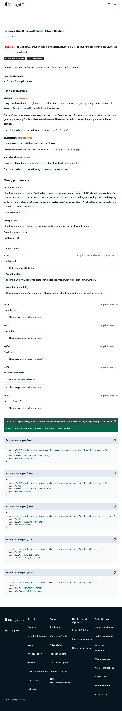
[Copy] (114, 421)
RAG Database (102, 658)
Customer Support (59, 662)
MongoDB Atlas (80, 630)
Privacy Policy (34, 653)
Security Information (37, 671)
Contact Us (56, 627)
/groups (83, 103)
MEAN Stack (101, 694)
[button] (17, 630)
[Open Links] (115, 4)
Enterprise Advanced (83, 639)
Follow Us (32, 689)
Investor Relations (36, 635)
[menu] (10, 36)
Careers (31, 627)
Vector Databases (104, 627)
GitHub (31, 662)
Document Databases (100, 647)
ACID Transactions (104, 667)
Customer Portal (58, 635)
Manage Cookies (59, 671)
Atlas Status (56, 644)
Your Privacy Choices (60, 682)
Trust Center (33, 680)
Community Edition (82, 648)
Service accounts (16, 58)
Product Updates (59, 653)
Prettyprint (9, 238)
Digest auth (36, 58)
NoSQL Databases (104, 635)
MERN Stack (101, 676)
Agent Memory (102, 685)
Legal (30, 644)
